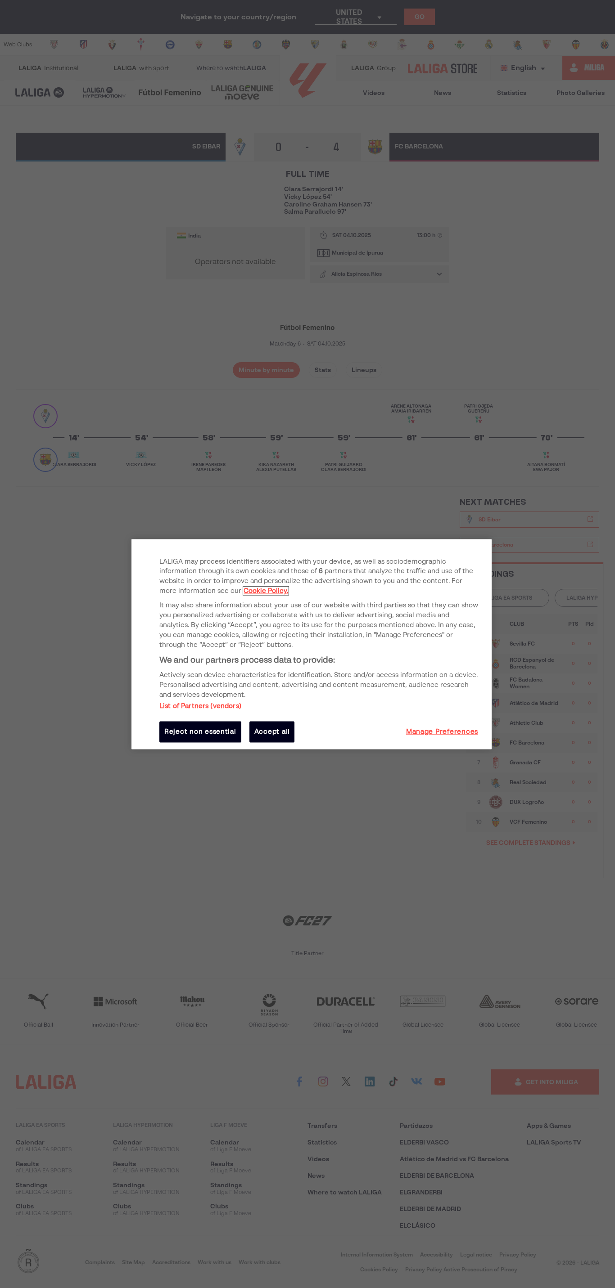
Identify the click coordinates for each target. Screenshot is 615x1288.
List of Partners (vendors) (200, 706)
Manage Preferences (442, 732)
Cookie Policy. (266, 591)
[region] (311, 644)
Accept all (272, 732)
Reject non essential (200, 732)
